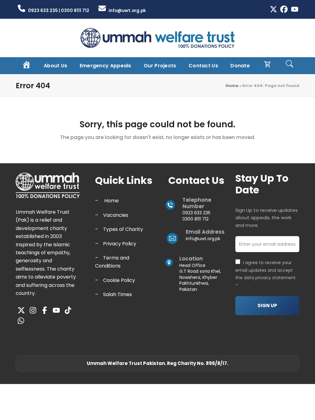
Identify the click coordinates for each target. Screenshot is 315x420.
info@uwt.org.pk (203, 239)
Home (231, 86)
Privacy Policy (119, 243)
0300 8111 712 (195, 219)
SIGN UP (267, 305)
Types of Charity (123, 229)
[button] (289, 65)
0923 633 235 (196, 213)
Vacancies (115, 215)
